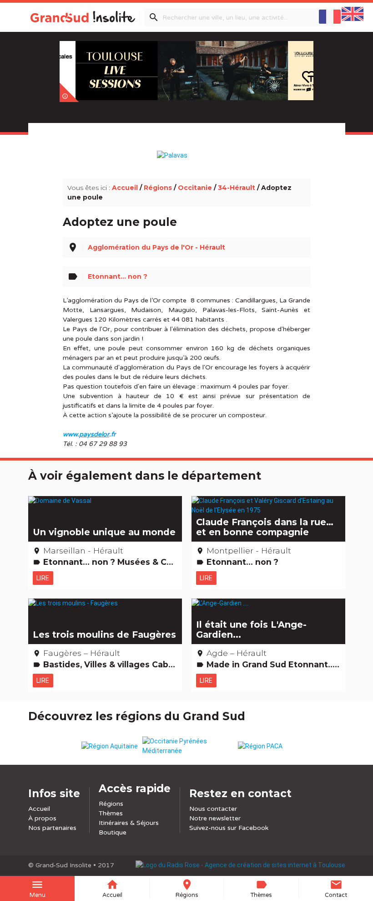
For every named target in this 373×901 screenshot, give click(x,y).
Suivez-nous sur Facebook (228, 828)
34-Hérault (236, 188)
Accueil (125, 188)
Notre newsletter (215, 818)
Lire (43, 578)
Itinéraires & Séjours (129, 823)
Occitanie (195, 188)
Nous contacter (213, 809)
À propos (42, 818)
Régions (158, 188)
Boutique (112, 832)
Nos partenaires (52, 828)
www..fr (89, 434)
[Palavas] (186, 151)
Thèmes (111, 813)
